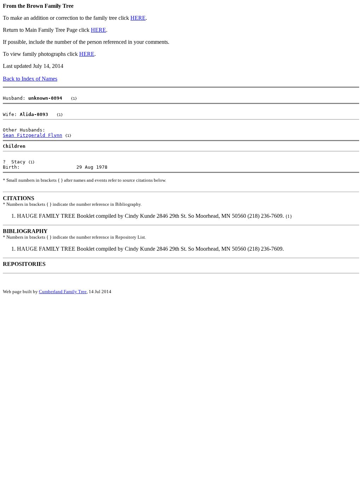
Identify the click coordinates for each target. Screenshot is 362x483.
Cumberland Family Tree (63, 291)
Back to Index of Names (30, 79)
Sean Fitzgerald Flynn (32, 135)
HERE (138, 18)
